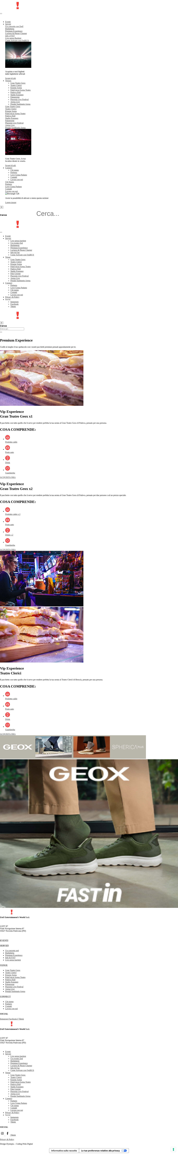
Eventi (8, 22)
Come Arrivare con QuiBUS (22, 255)
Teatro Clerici (16, 85)
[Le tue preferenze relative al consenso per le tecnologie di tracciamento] (173, 1149)
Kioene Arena (16, 88)
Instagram (14, 302)
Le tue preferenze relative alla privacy (100, 1150)
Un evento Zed (16, 243)
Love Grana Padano (18, 175)
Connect (8, 168)
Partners (13, 172)
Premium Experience (19, 248)
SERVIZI (4, 945)
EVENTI (4, 940)
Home (2, 334)
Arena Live (15, 102)
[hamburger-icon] (1, 13)
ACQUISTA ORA (8, 477)
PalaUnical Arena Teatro (20, 90)
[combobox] (12, 329)
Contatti (13, 177)
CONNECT (5, 996)
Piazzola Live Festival (19, 99)
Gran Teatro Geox (17, 83)
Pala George (15, 273)
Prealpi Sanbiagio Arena (20, 104)
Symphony (12, 18)
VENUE (4, 965)
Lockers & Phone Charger (21, 250)
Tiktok (13, 306)
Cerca (3, 215)
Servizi (8, 24)
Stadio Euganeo (16, 95)
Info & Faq (15, 252)
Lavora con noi (16, 179)
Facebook (14, 304)
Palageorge (15, 97)
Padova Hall (15, 92)
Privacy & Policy (12, 297)
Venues (8, 81)
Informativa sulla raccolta (64, 1150)
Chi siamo (14, 170)
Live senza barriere (18, 241)
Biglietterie (14, 245)
